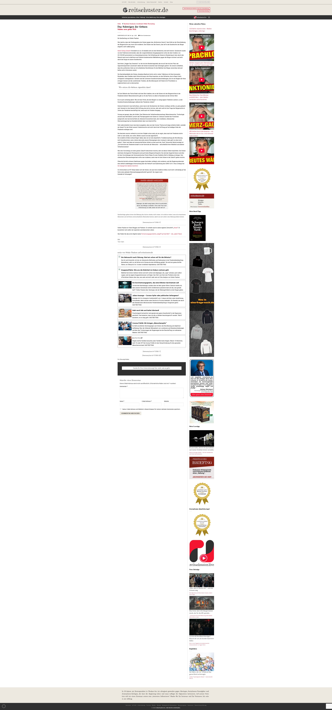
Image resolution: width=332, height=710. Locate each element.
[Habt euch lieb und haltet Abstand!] (152, 314)
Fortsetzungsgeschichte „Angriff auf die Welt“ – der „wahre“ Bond (161, 234)
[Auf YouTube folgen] (209, 2)
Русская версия (182, 705)
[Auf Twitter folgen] (200, 2)
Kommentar (124, 386)
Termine (148, 705)
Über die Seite (131, 2)
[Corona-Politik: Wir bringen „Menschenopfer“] (152, 328)
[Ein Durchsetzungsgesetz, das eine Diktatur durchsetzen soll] (152, 286)
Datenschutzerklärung (200, 705)
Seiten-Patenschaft (151, 2)
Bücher (160, 2)
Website (166, 401)
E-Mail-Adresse (147, 401)
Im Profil (124, 2)
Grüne (119, 23)
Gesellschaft (139, 23)
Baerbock (126, 23)
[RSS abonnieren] (206, 2)
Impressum (190, 705)
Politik (145, 23)
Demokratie (133, 23)
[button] (209, 17)
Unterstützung (141, 2)
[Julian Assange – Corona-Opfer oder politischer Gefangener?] (152, 300)
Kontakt (166, 2)
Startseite (128, 705)
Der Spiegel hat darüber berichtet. (128, 166)
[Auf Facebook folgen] (197, 2)
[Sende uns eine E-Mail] (203, 2)
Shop (171, 2)
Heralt (176, 228)
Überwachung (151, 23)
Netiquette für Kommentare (169, 705)
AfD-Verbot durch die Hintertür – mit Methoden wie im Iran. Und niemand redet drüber (201, 133)
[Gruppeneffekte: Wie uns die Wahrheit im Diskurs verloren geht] (152, 273)
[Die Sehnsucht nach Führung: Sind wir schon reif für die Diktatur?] (152, 261)
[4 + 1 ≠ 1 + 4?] (152, 341)
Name (122, 401)
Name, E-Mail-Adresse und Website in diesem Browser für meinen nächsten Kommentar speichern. (151, 409)
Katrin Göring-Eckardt (124, 51)
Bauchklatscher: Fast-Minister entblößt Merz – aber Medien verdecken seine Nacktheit (199, 97)
